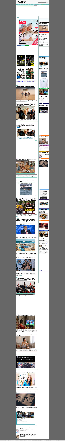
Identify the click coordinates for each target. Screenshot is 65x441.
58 (30, 81)
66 (35, 81)
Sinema (17, 85)
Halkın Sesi (17, 426)
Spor (16, 313)
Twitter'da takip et (40, 270)
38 (18, 81)
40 (19, 81)
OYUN (40, 220)
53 (27, 81)
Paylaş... (36, 140)
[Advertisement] (13, 13)
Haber (40, 230)
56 (29, 81)
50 (25, 81)
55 (28, 81)
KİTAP (40, 158)
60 (31, 81)
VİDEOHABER (41, 103)
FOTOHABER (41, 56)
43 (21, 81)
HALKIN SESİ (41, 151)
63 (33, 81)
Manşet (17, 102)
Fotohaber (17, 218)
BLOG (40, 135)
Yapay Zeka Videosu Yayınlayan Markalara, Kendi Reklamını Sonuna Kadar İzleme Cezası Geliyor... (45, 246)
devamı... (41, 102)
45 (22, 81)
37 (17, 81)
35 (16, 81)
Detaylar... (26, 101)
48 (24, 81)
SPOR (40, 88)
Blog (16, 333)
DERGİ (40, 189)
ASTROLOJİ (41, 145)
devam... (41, 149)
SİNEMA (40, 22)
